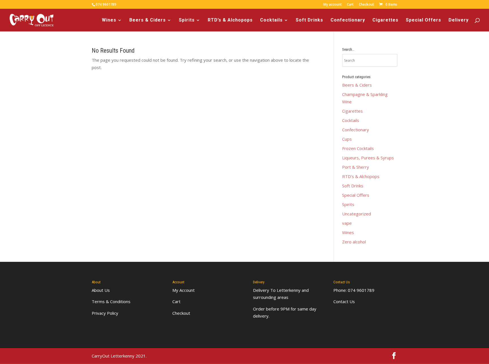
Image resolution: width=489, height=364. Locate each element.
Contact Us (344, 301)
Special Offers (423, 20)
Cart (350, 5)
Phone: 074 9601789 (353, 290)
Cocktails (271, 20)
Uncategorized (356, 214)
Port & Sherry (355, 167)
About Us (101, 290)
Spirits (187, 20)
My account (332, 5)
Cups (347, 139)
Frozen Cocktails (358, 148)
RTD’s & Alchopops (230, 20)
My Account (183, 290)
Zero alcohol (354, 242)
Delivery (459, 20)
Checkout (366, 5)
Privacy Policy (105, 313)
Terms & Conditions (111, 301)
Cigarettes (385, 20)
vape (347, 223)
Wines (109, 20)
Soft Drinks (309, 20)
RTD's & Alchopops (360, 176)
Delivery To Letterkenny (277, 290)
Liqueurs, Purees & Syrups (368, 157)
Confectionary (348, 20)
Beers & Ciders (147, 20)
